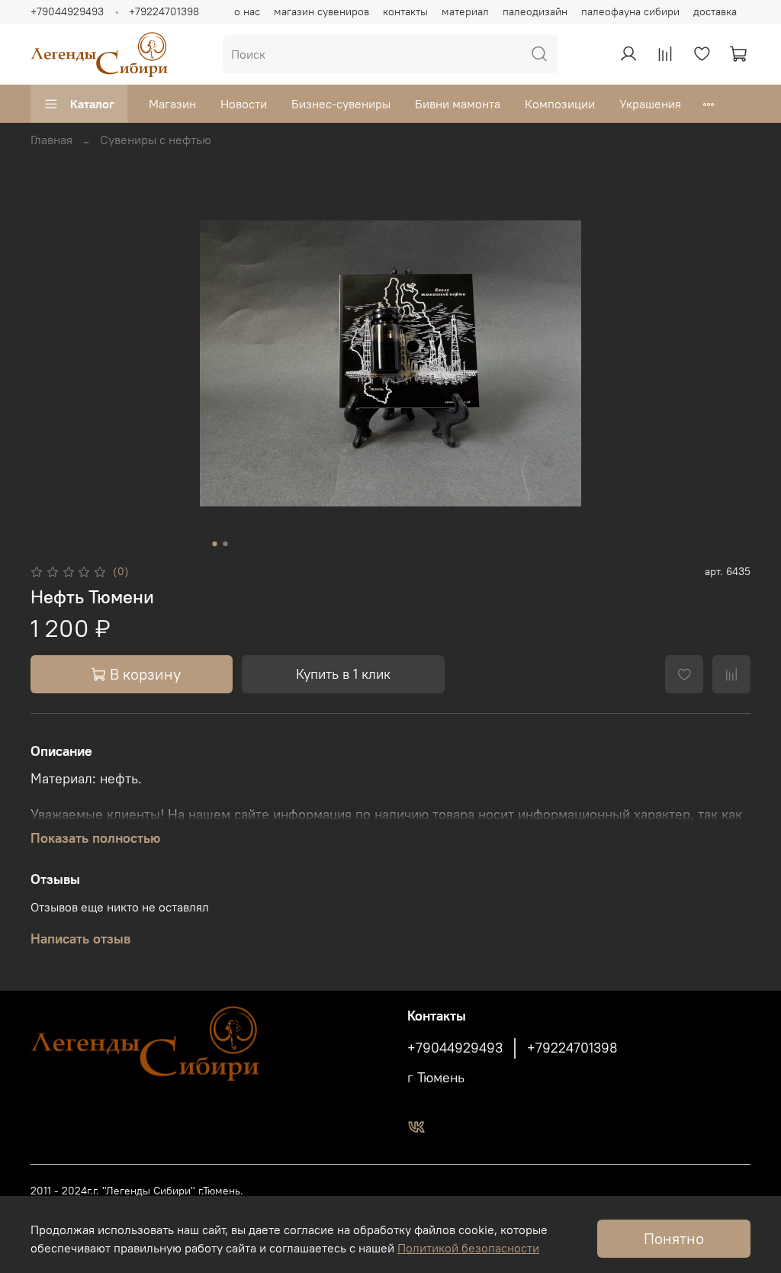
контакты (405, 11)
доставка (715, 11)
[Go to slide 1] (215, 544)
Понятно (674, 1238)
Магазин (172, 103)
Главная (51, 139)
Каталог (92, 103)
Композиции (560, 103)
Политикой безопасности (468, 1247)
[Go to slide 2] (225, 544)
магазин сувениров (321, 11)
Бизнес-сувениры (340, 103)
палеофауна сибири (630, 11)
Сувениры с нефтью (155, 139)
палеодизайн (535, 11)
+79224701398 (164, 11)
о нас (247, 11)
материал (465, 11)
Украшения (650, 103)
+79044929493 (67, 11)
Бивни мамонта (457, 103)
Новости (243, 103)
